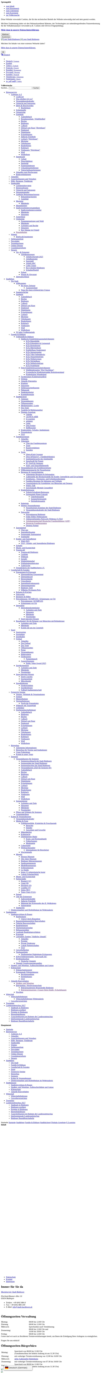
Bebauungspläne (22, 930)
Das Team (25, 408)
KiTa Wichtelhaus (33, 361)
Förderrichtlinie (27, 685)
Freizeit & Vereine (18, 692)
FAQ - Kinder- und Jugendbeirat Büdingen (38, 543)
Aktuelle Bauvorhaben (20, 981)
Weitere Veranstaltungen (30, 505)
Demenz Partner (32, 525)
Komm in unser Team (24, 754)
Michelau (24, 141)
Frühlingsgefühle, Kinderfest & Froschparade (38, 823)
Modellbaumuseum (28, 865)
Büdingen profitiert (18, 1010)
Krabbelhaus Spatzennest (36, 350)
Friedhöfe (20, 114)
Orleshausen (26, 143)
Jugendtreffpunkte (28, 532)
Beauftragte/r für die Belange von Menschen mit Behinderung (40, 621)
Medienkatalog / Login (30, 406)
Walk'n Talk (30, 485)
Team (28, 446)
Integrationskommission (30, 608)
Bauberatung (21, 917)
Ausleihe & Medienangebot (32, 410)
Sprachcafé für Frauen (34, 461)
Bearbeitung (25, 108)
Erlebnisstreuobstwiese (30, 563)
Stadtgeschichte (22, 292)
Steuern (14, 250)
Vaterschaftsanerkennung (31, 170)
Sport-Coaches (26, 677)
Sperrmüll (30, 261)
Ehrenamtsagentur (28, 585)
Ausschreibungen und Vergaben (23, 179)
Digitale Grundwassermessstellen (29, 963)
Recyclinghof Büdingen (35, 268)
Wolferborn (25, 154)
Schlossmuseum (27, 868)
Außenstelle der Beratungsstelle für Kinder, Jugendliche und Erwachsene (54, 477)
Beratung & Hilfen (23, 597)
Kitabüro (24, 383)
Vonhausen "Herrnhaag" (30, 150)
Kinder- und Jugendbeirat (26, 539)
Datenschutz (11, 1277)
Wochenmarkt (26, 852)
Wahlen (14, 234)
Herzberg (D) (26, 885)
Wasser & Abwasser (29, 274)
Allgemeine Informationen (26, 748)
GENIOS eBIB (32, 417)
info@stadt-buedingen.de (22, 1307)
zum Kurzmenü (12, 13)
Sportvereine (21, 632)
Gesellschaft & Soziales (20, 570)
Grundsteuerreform (18, 248)
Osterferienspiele (37, 497)
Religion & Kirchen (23, 592)
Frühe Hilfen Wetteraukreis (36, 517)
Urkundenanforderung (29, 168)
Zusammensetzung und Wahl (32, 221)
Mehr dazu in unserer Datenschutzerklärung (20, 30)
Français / (12, 68)
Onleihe (29, 414)
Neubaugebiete (22, 952)
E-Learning (30, 419)
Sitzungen (25, 214)
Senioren (14, 757)
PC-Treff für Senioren (34, 463)
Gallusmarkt (25, 845)
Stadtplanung (11, 912)
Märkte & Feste (22, 821)
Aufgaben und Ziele (34, 610)
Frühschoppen (31, 841)
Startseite (9, 1029)
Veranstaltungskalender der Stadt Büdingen (43, 510)
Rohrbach (25, 148)
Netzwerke (25, 512)
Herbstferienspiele (38, 501)
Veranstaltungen (27, 401)
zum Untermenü (12, 11)
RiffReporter (31, 428)
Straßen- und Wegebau (25, 983)
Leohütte (24, 554)
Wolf (23, 152)
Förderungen (26, 657)
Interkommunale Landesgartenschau (25, 1019)
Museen (19, 854)
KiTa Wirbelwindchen (34, 363)
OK (3, 52)
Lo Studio (25, 870)
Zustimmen (6, 37)
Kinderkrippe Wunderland (36, 374)
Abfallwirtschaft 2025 (34, 257)
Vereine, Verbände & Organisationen (30, 694)
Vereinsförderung (22, 701)
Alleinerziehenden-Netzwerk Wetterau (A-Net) (44, 519)
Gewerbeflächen (22, 950)
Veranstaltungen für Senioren (27, 759)
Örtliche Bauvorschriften (25, 923)
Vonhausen (25, 326)
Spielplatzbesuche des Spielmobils (39, 459)
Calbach (24, 126)
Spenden (29, 450)
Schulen (19, 545)
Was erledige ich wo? (24, 99)
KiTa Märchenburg (33, 348)
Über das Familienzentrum (36, 443)
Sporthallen (20, 637)
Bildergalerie (26, 654)
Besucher (29, 825)
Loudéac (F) (26, 888)
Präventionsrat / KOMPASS (32, 601)
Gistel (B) (25, 883)
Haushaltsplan (21, 232)
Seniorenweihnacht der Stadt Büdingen (36, 761)
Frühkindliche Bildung (25, 337)
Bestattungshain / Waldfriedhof (33, 119)
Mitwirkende (26, 681)
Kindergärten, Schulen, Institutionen (35, 430)
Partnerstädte (21, 879)
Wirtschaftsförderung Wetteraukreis (30, 999)
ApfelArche (25, 565)
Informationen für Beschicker (37, 850)
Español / (12, 74)
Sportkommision (22, 665)
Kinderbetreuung (27, 490)
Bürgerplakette (26, 579)
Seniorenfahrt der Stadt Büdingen (34, 763)
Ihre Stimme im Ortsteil (30, 230)
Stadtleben (10, 279)
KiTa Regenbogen (33, 346)
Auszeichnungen (27, 661)
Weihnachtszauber (28, 848)
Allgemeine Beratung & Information (40, 474)
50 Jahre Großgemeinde (25, 332)
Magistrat (19, 201)
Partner (19, 894)
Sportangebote (26, 679)
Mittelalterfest (26, 832)
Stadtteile (19, 294)
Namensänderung (28, 166)
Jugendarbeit (21, 528)
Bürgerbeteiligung (18, 1014)
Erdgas (23, 272)
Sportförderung (22, 683)
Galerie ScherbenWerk (30, 874)
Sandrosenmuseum (28, 863)
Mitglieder (25, 203)
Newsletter (15, 241)
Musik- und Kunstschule (25, 548)
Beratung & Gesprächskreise (32, 472)
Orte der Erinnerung (24, 897)
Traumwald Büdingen (29, 552)
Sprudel (24, 559)
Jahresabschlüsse (22, 277)
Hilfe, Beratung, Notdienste (22, 181)
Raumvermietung (32, 448)
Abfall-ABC (31, 263)
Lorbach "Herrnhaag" (29, 139)
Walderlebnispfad (28, 561)
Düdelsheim (25, 132)
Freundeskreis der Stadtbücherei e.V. (30, 568)
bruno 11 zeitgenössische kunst (33, 872)
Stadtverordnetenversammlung (28, 208)
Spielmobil (25, 537)
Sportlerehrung (27, 688)
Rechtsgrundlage (27, 974)
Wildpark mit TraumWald (26, 705)
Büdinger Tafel (27, 588)
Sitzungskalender (22, 192)
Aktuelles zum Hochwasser (26, 172)
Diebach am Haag (28, 306)
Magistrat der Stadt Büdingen (12, 1292)
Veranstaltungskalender (25, 101)
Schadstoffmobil (32, 270)
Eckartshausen (26, 134)
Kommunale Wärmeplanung (27, 972)
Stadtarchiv (20, 908)
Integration (20, 605)
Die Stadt (14, 281)
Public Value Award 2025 (36, 663)
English (9, 63)
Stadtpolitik (15, 183)
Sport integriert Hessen (30, 619)
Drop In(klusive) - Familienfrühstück (40, 457)
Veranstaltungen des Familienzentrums (36, 468)
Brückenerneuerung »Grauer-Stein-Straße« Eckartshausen (43, 990)
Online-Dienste (17, 246)
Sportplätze (20, 634)
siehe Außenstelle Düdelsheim (26, 1359)
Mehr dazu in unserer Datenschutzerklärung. (18, 48)
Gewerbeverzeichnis (19, 1001)
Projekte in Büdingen (19, 1012)
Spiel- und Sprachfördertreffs (37, 466)
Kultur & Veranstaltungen (21, 817)
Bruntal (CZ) (26, 881)
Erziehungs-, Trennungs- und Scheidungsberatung (45, 479)
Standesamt (20, 157)
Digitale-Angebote (28, 412)
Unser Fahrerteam (23, 752)
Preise (23, 650)
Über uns (24, 530)
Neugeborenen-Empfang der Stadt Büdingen (43, 508)
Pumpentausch (31, 659)
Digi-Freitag (30, 426)
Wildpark (24, 557)
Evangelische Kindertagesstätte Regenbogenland (45, 372)
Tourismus (10, 1003)
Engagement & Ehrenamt (26, 572)
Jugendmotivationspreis (30, 583)
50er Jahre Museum (28, 859)
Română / (13, 70)
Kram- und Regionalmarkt (36, 839)
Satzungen (25, 386)
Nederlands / (13, 79)
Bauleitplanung (22, 925)
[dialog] (51, 47)
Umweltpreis (26, 581)
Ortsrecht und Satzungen (25, 103)
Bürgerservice (11, 92)
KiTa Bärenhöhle (32, 341)
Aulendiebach (26, 117)
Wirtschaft (10, 994)
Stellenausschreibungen (30, 388)
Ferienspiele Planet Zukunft (37, 494)
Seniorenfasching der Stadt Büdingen (35, 765)
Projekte (24, 941)
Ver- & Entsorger (22, 252)
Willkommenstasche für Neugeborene (35, 470)
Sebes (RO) (25, 890)
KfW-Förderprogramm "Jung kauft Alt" (31, 957)
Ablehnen (5, 34)
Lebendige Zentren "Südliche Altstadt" (31, 937)
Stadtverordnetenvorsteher (31, 210)
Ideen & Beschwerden (24, 106)
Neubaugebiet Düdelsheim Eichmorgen (36, 954)
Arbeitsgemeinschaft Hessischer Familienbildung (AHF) (48, 521)
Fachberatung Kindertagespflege (33, 377)
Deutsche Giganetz (28, 961)
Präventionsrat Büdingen (35, 514)
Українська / (15, 77)
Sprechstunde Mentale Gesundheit (39, 488)
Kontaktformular (27, 394)
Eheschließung (26, 161)
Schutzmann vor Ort (29, 603)
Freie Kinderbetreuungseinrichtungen (35, 368)
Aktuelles (14, 177)
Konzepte (20, 934)
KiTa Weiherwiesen (33, 359)
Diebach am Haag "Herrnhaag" (33, 128)
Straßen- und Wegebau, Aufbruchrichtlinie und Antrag (32, 965)
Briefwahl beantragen (24, 237)
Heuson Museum (27, 857)
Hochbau (19, 992)
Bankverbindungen (23, 174)
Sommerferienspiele (38, 499)
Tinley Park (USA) (28, 892)
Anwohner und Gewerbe (36, 830)
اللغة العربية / (14, 81)
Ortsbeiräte (20, 219)
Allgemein (25, 441)
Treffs (23, 452)
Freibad (19, 639)
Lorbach (24, 314)
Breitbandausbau (22, 959)
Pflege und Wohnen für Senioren (29, 812)
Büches (24, 121)
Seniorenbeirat (21, 801)
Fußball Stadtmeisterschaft (31, 690)
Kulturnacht (25, 834)
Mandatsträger (21, 206)
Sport (13, 630)
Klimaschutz (16, 968)
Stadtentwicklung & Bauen (21, 914)
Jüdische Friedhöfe (28, 137)
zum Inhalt (10, 6)
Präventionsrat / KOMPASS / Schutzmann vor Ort (35, 599)
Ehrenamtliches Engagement (32, 574)
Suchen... (4, 88)
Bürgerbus (15, 745)
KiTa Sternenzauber (34, 352)
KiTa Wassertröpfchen (34, 357)
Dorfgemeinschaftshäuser (26, 710)
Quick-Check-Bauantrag (30, 919)
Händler (29, 828)
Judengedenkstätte (28, 899)
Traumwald (20, 550)
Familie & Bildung (18, 334)
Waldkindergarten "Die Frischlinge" (40, 370)
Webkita (24, 379)
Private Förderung (28, 943)
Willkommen (21, 283)
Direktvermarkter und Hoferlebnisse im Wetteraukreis (32, 910)
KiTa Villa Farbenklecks (35, 354)
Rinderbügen (26, 146)
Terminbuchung (17, 243)
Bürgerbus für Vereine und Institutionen (31, 750)
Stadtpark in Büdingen (20, 1008)
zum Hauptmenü (12, 8)
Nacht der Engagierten (30, 703)
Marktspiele (30, 843)
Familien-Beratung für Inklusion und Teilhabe (44, 481)
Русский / (13, 72)
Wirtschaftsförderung (19, 997)
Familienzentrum (22, 437)
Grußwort (20, 97)
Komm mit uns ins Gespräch (32, 628)
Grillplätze (20, 708)
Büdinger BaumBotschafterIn (22, 1021)
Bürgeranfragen (22, 188)
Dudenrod (25, 130)
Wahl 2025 (25, 541)
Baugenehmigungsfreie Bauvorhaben (30, 921)
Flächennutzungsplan (24, 928)
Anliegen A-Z (16, 94)
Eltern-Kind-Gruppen (34, 454)
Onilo (28, 423)
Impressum (10, 1281)
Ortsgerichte (21, 112)
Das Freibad (25, 643)
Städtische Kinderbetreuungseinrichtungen (37, 339)
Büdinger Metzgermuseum (31, 861)
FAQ (23, 434)
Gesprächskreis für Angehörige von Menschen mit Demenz (49, 483)
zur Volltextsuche (13, 15)
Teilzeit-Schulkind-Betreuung (37, 492)
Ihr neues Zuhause (28, 286)
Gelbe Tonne (31, 266)
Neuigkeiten (30, 617)
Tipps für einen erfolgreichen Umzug (35, 290)
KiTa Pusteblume (32, 366)
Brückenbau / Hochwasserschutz (29, 985)
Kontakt (9, 1279)
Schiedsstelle (21, 110)
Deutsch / (12, 61)
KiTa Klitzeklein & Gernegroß (38, 343)
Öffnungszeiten (27, 403)
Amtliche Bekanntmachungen (27, 194)
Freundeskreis (26, 432)
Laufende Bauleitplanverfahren (28, 932)
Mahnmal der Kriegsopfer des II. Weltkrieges (38, 903)
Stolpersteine (26, 905)
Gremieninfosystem (23, 186)
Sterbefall (24, 163)
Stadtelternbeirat (27, 392)
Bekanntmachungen (29, 197)
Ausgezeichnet (31, 288)
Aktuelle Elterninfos (29, 381)
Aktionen (24, 399)
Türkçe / (12, 66)
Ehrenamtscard (27, 577)
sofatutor (29, 421)
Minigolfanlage (22, 699)
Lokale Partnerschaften (30, 945)
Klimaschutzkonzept (24, 970)
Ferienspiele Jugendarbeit (31, 534)
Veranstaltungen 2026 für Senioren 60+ (36, 768)
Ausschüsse (20, 217)
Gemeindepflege (22, 814)
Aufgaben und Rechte (29, 226)
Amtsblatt (24, 199)
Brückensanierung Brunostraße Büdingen (37, 988)
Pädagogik (25, 390)
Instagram (25, 503)
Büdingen (25, 123)
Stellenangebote (17, 239)
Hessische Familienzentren (36, 523)
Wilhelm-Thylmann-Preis (31, 590)
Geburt (23, 159)
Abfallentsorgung (28, 254)
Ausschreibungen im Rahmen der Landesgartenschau (32, 1017)
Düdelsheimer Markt (29, 837)
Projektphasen (26, 977)
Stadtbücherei (21, 397)
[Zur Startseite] (20, 39)
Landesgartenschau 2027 (16, 1005)
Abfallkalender (32, 259)
